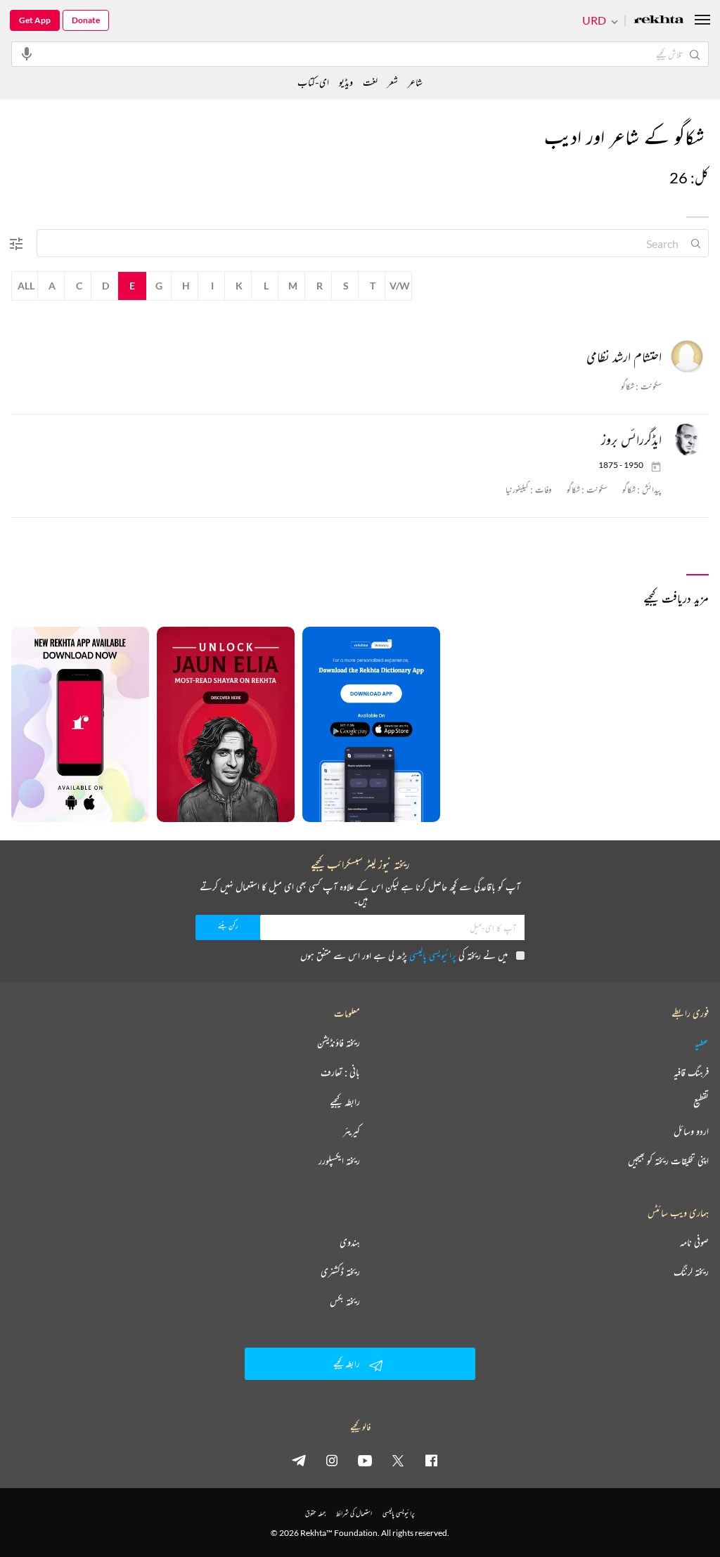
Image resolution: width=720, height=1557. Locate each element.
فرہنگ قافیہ (691, 1072)
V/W (400, 286)
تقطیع (701, 1101)
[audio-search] (26, 53)
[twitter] (398, 1460)
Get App (35, 20)
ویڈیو (346, 82)
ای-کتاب (313, 82)
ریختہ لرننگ (691, 1271)
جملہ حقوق (315, 1513)
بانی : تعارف (340, 1072)
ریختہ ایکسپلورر (339, 1160)
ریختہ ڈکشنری (340, 1271)
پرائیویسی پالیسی (432, 955)
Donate (86, 20)
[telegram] (299, 1460)
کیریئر (351, 1131)
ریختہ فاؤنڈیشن (338, 1042)
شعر (392, 82)
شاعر (415, 82)
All (26, 286)
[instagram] (332, 1460)
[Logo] (658, 21)
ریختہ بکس (345, 1301)
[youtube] (365, 1460)
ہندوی (350, 1242)
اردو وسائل (691, 1131)
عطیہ (702, 1042)
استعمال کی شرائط (354, 1513)
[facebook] (431, 1460)
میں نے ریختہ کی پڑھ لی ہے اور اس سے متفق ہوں (404, 955)
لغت (370, 82)
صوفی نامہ (694, 1242)
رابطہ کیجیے (345, 1101)
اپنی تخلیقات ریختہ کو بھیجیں (668, 1160)
